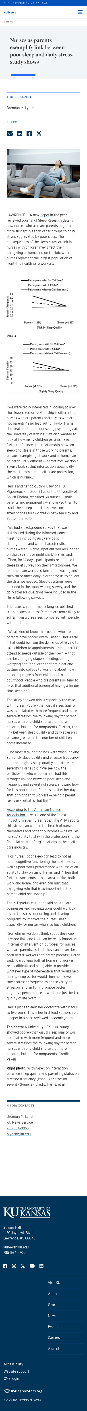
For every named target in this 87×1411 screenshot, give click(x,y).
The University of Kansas (27, 1400)
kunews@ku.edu (16, 1247)
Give (51, 1304)
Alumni (53, 1348)
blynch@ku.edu (19, 1134)
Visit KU (54, 1282)
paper (44, 215)
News (9, 21)
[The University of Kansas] (26, 1215)
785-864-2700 (14, 1252)
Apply (52, 1293)
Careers (54, 1337)
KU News (10, 12)
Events (53, 1326)
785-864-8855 (18, 1128)
